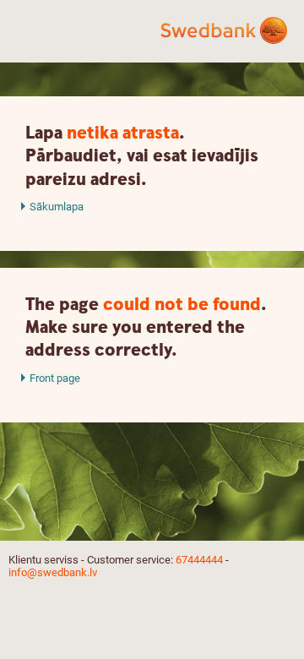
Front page (55, 378)
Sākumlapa (57, 206)
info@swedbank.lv (52, 572)
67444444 (199, 559)
